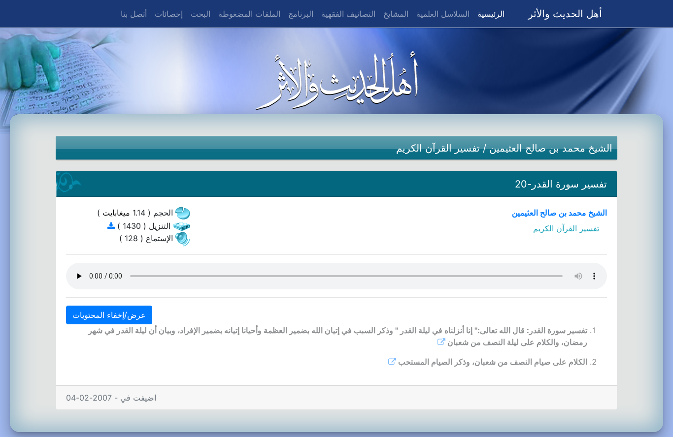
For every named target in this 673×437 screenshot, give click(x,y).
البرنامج (300, 14)
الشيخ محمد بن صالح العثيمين (550, 148)
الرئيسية (489, 13)
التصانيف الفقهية (348, 14)
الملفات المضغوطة (249, 14)
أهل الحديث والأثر (565, 14)
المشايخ (395, 14)
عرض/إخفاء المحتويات (109, 315)
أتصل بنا (134, 14)
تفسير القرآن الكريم (438, 148)
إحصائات (169, 14)
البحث (200, 14)
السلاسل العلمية (443, 14)
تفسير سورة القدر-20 (561, 184)
